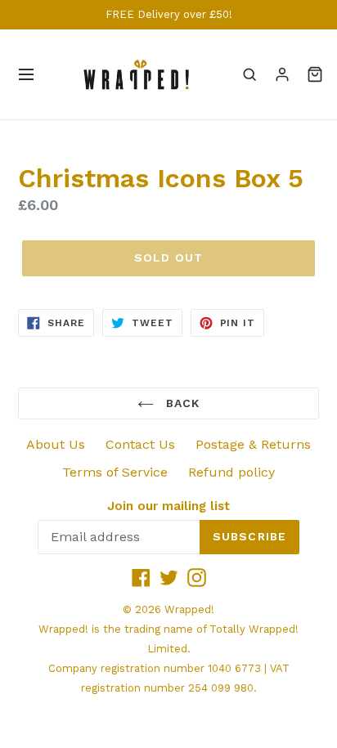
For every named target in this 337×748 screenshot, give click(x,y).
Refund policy (231, 472)
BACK (181, 403)
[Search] (249, 74)
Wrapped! (189, 609)
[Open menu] (26, 74)
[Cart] (315, 74)
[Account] (282, 74)
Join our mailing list (168, 506)
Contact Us (140, 444)
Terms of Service (115, 472)
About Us (55, 444)
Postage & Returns (253, 444)
